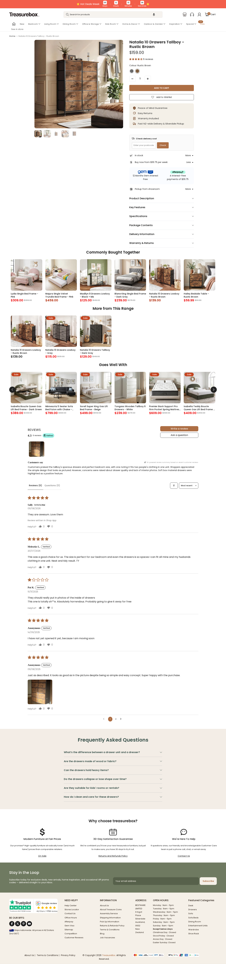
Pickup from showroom (147, 189)
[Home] (13, 24)
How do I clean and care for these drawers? (91, 797)
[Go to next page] (121, 719)
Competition (71, 933)
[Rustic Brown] (137, 71)
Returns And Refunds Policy (113, 855)
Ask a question (179, 435)
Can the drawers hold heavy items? (86, 770)
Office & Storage (90, 24)
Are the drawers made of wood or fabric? (90, 761)
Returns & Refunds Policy (112, 925)
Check (163, 145)
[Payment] (148, 955)
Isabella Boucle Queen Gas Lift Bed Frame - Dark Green (26, 408)
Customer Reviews (74, 937)
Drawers (192, 909)
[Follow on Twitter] (17, 923)
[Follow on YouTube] (29, 923)
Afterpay (69, 921)
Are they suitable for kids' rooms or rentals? (91, 788)
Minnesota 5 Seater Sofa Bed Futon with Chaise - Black (59, 408)
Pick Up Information (109, 921)
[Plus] (148, 79)
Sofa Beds (193, 917)
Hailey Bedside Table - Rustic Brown (196, 295)
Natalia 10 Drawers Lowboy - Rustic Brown (164, 295)
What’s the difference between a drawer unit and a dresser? (102, 752)
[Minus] (132, 79)
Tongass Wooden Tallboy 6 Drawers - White (130, 408)
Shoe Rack (193, 933)
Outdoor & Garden (153, 24)
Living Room (50, 24)
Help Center (71, 905)
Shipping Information (110, 917)
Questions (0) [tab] (52, 485)
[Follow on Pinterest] (23, 923)
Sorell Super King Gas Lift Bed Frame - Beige (94, 408)
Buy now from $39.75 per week (151, 162)
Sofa (190, 913)
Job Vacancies (107, 937)
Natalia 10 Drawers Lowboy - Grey (60, 351)
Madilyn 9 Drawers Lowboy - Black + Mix (95, 295)
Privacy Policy (68, 955)
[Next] (214, 390)
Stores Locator (72, 909)
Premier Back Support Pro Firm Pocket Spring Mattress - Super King (164, 408)
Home (12, 36)
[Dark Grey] (131, 71)
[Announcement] (113, 4)
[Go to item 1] (36, 449)
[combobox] (113, 14)
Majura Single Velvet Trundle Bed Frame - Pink (59, 295)
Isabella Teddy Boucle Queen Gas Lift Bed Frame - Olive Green (199, 408)
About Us (104, 905)
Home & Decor (129, 24)
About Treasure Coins (111, 909)
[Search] (67, 14)
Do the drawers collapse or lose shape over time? (95, 779)
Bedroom (33, 24)
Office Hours (71, 917)
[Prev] (12, 390)
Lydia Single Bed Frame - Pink (24, 295)
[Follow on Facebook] (11, 923)
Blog (102, 933)
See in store (17, 29)
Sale (202, 23)
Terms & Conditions (109, 929)
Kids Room (110, 24)
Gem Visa (69, 925)
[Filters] (174, 486)
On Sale (42, 855)
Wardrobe (193, 929)
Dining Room (69, 24)
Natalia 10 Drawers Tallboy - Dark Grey (95, 351)
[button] (154, 14)
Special (190, 24)
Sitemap (69, 929)
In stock (139, 155)
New (22, 24)
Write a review (179, 428)
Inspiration (174, 24)
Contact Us (184, 855)
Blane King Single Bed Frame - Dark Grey (130, 295)
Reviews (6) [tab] (35, 485)
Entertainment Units (198, 925)
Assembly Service (109, 913)
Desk (190, 905)
